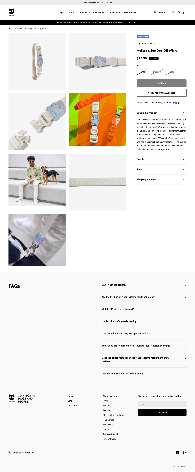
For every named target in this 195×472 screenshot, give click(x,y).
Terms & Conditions (112, 434)
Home (10, 28)
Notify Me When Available (161, 92)
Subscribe (162, 412)
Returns (106, 410)
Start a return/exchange (114, 415)
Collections (98, 13)
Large (171, 71)
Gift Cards (72, 405)
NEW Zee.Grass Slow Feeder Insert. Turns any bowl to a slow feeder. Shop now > (97, 22)
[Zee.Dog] (11, 12)
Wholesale (107, 424)
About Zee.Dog (110, 396)
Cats (71, 13)
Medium (157, 71)
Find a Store (108, 419)
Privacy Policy (109, 438)
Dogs (61, 13)
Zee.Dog (183, 466)
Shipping (107, 405)
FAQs (105, 400)
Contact (106, 429)
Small (142, 71)
